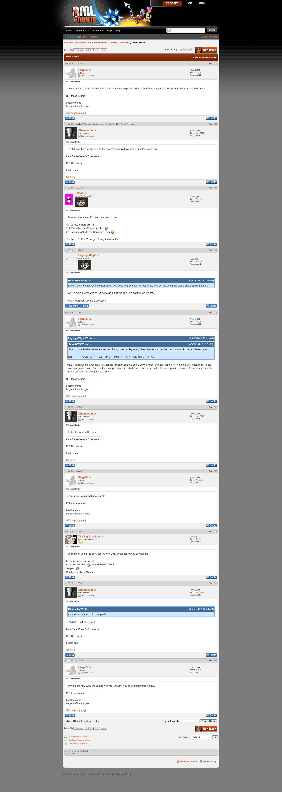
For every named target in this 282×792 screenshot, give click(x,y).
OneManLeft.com (124, 774)
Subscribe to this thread (78, 744)
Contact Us (103, 774)
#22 (215, 124)
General (113, 42)
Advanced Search (209, 37)
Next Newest (90, 721)
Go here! (70, 176)
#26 (215, 407)
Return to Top (209, 761)
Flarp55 (83, 70)
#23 (215, 188)
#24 (215, 250)
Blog (118, 30)
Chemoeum (130, 124)
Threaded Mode (197, 58)
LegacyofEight (87, 255)
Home (69, 30)
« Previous (79, 50)
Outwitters (124, 42)
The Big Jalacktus (89, 536)
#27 (215, 471)
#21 (215, 63)
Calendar (98, 30)
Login (84, 37)
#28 (215, 531)
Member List (83, 30)
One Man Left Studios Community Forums (85, 42)
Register (94, 37)
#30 (215, 661)
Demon (79, 193)
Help (109, 30)
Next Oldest (74, 721)
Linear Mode (210, 58)
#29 (215, 583)
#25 (215, 312)
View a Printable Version (78, 736)
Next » (103, 50)
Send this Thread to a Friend (80, 740)
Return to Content (188, 761)
